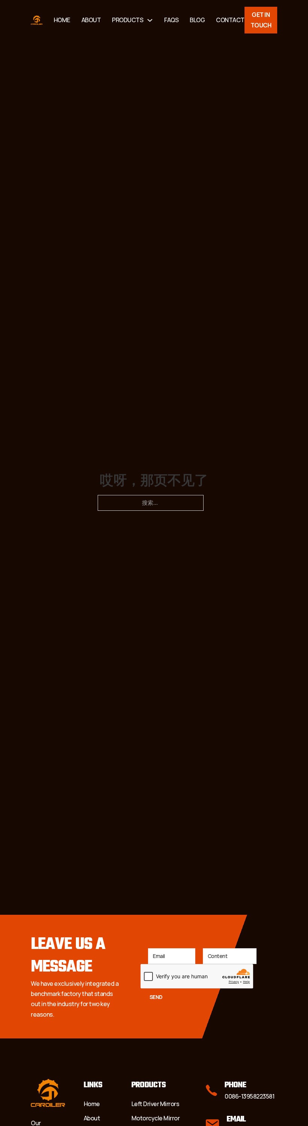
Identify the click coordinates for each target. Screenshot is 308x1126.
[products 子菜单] (150, 20)
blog (197, 20)
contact (230, 20)
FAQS (171, 20)
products (127, 20)
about (91, 20)
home (62, 20)
